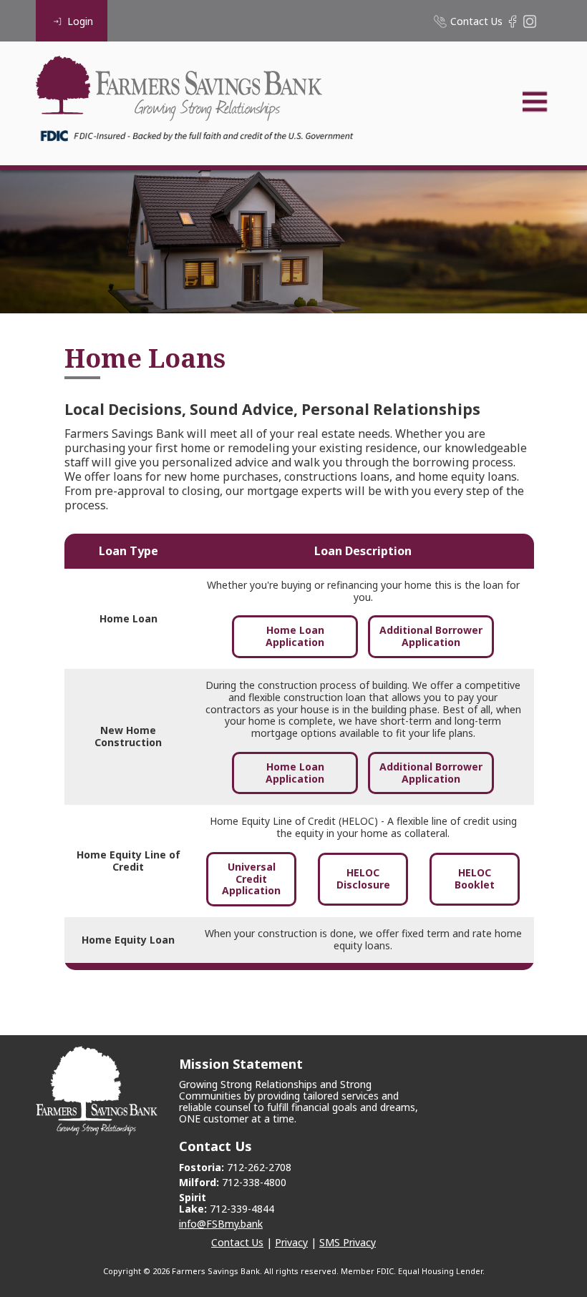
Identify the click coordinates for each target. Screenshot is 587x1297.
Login (80, 21)
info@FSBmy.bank (221, 1223)
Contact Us (237, 1242)
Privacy (291, 1242)
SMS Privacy (347, 1242)
